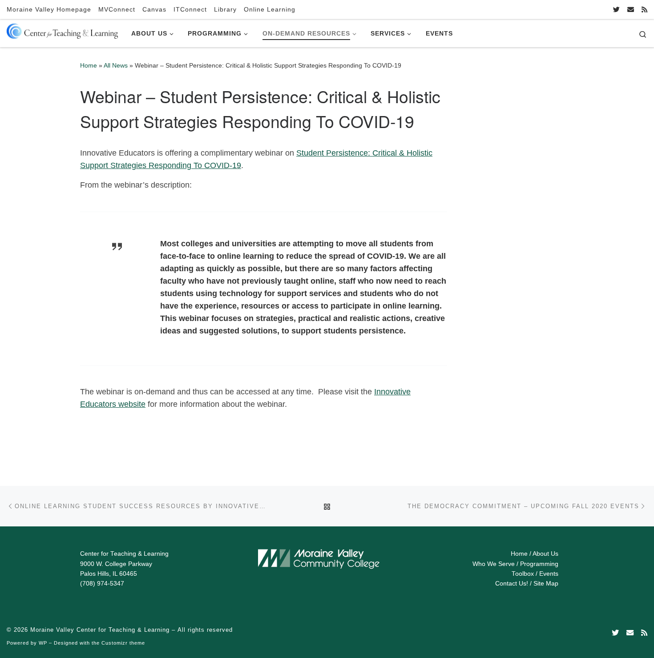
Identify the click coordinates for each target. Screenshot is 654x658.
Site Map (545, 583)
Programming (539, 564)
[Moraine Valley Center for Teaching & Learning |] (62, 29)
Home (88, 65)
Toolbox (523, 573)
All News (116, 65)
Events (548, 573)
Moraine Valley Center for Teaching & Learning (100, 629)
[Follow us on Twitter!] (616, 9)
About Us (545, 553)
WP (43, 643)
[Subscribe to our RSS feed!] (644, 9)
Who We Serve (493, 564)
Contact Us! (511, 583)
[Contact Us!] (630, 9)
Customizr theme (123, 643)
